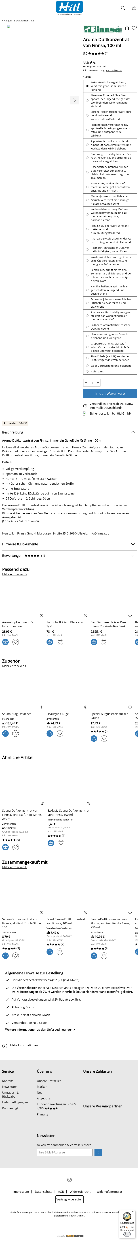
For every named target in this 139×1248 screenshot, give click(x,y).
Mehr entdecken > (14, 581)
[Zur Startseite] (68, 8)
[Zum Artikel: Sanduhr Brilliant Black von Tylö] (66, 605)
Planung (41, 1125)
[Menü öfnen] (5, 8)
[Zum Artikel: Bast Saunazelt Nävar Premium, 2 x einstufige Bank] (109, 605)
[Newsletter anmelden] (96, 1163)
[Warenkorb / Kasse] (131, 8)
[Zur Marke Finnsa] (101, 29)
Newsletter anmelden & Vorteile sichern (63, 1156)
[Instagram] (68, 1190)
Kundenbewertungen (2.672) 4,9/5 (55, 1117)
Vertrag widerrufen (68, 1210)
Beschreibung (12, 439)
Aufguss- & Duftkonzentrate (19, 20)
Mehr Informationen (24, 1056)
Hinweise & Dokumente (20, 551)
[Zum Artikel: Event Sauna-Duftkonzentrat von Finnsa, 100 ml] (66, 903)
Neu (39, 1103)
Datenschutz (42, 1202)
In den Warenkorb (108, 400)
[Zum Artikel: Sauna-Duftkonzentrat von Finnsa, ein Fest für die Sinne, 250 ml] (23, 794)
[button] (124, 28)
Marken (41, 1097)
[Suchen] (121, 8)
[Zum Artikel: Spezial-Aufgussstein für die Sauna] (109, 697)
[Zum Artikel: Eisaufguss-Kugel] (66, 697)
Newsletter (9, 1097)
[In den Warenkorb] (5, 649)
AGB (59, 1202)
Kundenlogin (11, 1119)
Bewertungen (23, 562)
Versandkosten (112, 70)
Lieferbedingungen (15, 1113)
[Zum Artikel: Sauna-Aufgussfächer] (23, 697)
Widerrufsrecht (78, 1202)
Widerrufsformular (108, 1202)
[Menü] (130, 1212)
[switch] (124, 1234)
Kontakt (7, 1092)
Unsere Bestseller (48, 1092)
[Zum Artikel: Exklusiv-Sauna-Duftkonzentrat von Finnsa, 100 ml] (68, 794)
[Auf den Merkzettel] (131, 28)
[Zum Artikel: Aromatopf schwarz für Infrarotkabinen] (23, 605)
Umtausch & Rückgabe (10, 1105)
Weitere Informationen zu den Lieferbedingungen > (40, 1040)
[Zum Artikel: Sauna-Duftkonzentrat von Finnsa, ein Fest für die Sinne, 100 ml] (23, 903)
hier (81, 1226)
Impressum (20, 1202)
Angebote (42, 1109)
